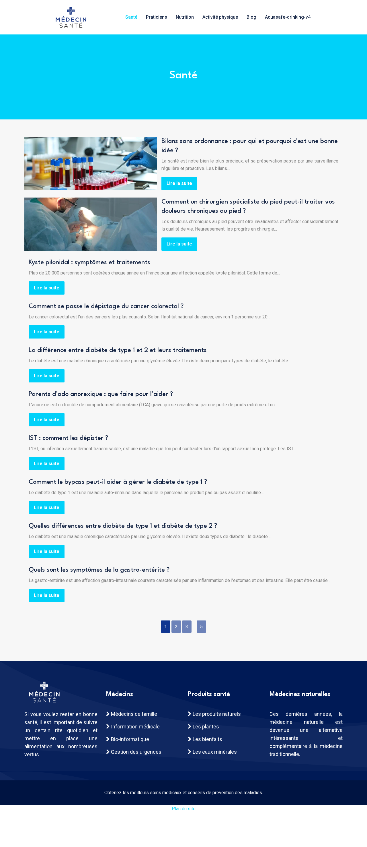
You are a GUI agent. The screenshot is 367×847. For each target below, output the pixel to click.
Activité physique (220, 17)
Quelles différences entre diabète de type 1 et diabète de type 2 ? (123, 526)
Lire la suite (179, 183)
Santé (131, 17)
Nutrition (185, 17)
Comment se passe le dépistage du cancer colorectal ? (106, 306)
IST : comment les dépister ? (68, 438)
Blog (251, 17)
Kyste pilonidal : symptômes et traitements (89, 262)
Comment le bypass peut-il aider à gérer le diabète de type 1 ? (118, 482)
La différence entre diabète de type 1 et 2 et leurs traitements (118, 350)
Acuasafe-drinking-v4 (288, 17)
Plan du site (184, 808)
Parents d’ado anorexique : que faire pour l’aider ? (101, 394)
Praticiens (156, 17)
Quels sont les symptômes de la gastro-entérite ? (99, 570)
